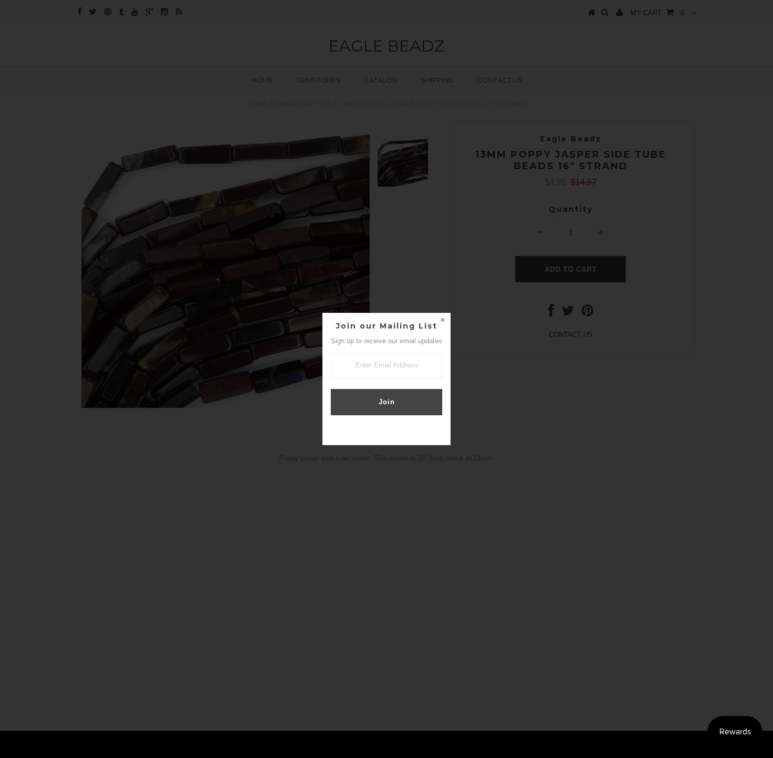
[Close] (442, 321)
